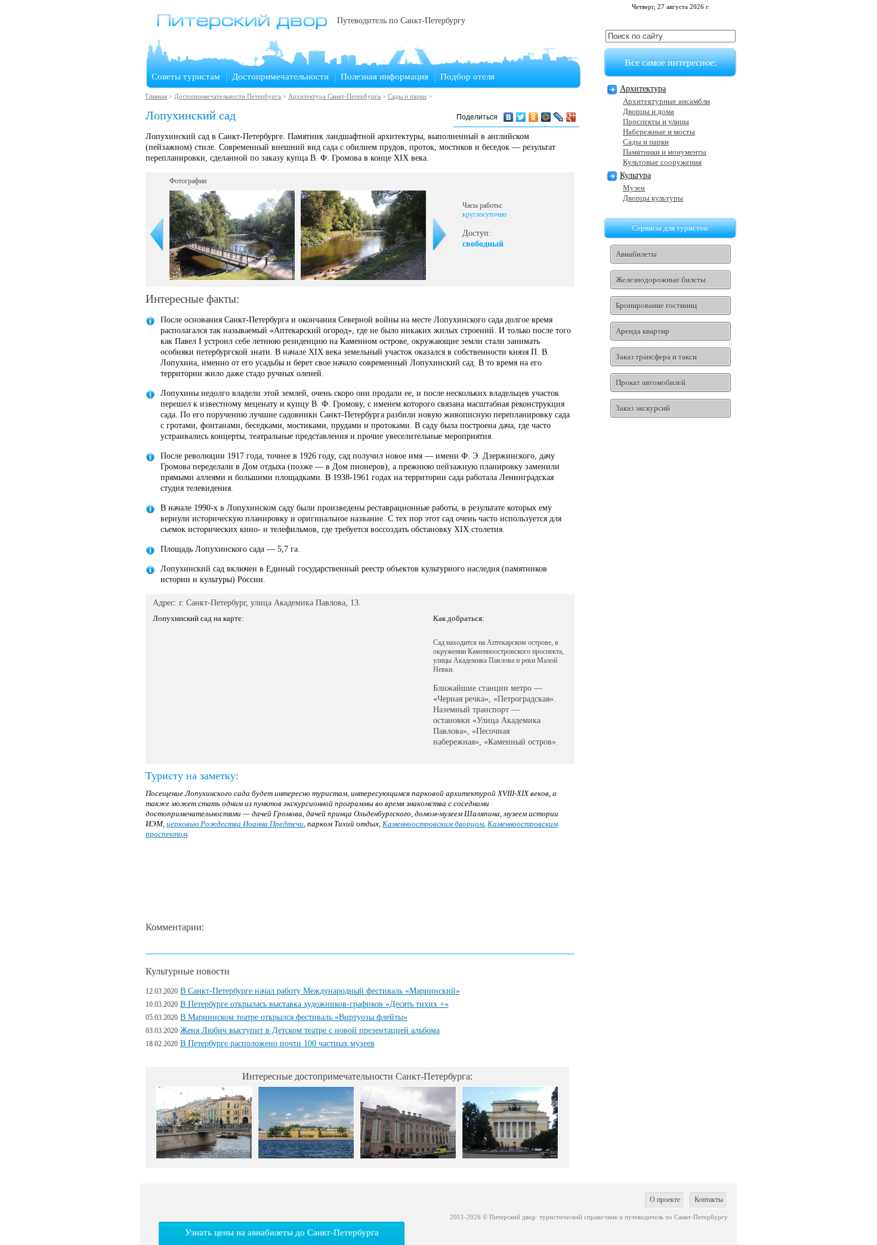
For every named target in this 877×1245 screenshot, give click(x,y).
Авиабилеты (636, 254)
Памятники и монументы (664, 151)
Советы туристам (186, 76)
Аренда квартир (642, 331)
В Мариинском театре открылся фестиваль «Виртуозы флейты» (293, 1017)
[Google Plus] (571, 117)
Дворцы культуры (653, 197)
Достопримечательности (280, 76)
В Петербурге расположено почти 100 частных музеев (277, 1043)
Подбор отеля (467, 76)
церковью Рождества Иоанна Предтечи (235, 823)
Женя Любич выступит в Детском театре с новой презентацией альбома (310, 1030)
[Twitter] (521, 117)
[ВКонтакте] (508, 117)
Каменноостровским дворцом (433, 823)
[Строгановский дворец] (408, 1155)
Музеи (634, 187)
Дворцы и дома (648, 111)
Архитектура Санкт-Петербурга (334, 96)
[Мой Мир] (546, 117)
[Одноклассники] (533, 117)
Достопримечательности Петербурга (227, 96)
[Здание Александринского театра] (510, 1155)
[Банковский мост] (204, 1155)
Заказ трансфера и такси (656, 356)
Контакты (708, 1199)
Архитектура (643, 88)
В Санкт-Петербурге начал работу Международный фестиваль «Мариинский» (320, 990)
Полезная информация (384, 76)
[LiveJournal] (558, 117)
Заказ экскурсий (643, 408)
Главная (156, 96)
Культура (635, 175)
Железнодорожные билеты (661, 279)
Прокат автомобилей (650, 382)
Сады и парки (407, 96)
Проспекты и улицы (656, 121)
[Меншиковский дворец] (306, 1155)
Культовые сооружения (662, 162)
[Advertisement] (363, 881)
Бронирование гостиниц (656, 305)
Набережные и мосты (659, 131)
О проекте (665, 1199)
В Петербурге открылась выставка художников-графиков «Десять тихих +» (314, 1004)
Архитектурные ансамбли (666, 101)
